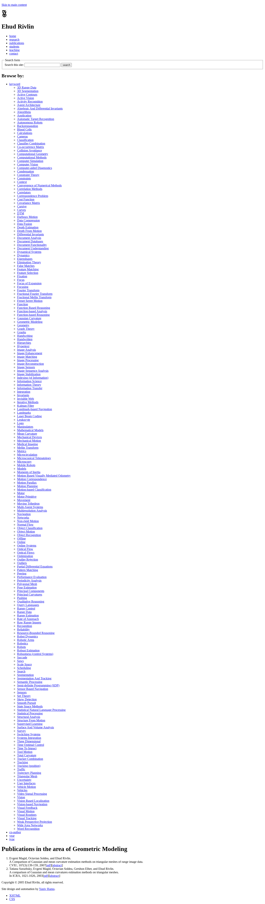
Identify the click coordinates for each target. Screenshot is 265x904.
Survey (21, 730)
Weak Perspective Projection (34, 821)
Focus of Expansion (29, 283)
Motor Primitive (26, 496)
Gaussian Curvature (29, 318)
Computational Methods (32, 157)
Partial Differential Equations (35, 566)
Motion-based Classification (34, 489)
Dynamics (23, 255)
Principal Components (30, 591)
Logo (20, 423)
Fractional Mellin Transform (34, 297)
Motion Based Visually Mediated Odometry (44, 475)
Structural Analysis (28, 716)
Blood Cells (24, 129)
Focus (20, 279)
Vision (21, 797)
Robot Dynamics (27, 636)
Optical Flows (25, 552)
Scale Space (24, 664)
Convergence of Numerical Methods (39, 185)
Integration (23, 391)
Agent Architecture (28, 105)
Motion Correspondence (32, 479)
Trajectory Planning (29, 772)
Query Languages (28, 605)
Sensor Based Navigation (32, 689)
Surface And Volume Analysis (35, 727)
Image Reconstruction (30, 363)
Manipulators (25, 426)
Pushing (22, 598)
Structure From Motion (31, 720)
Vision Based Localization (33, 800)
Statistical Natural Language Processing (41, 710)
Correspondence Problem (32, 196)
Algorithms (24, 112)
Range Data (24, 612)
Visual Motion (26, 811)
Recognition (24, 626)
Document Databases (30, 241)
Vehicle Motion (26, 786)
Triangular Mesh (27, 776)
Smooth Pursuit (26, 703)
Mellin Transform (27, 447)
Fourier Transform (28, 290)
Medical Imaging (27, 444)
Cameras (22, 136)
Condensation (25, 171)
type (12, 839)
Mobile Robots (26, 465)
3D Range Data (26, 87)
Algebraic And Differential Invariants (40, 108)
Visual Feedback (27, 807)
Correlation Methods (29, 189)
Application (24, 115)
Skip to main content (14, 4)
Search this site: (14, 64)
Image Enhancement (29, 353)
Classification (25, 140)
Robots (21, 647)
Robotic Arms (25, 640)
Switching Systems (28, 734)
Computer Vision (27, 164)
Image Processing (28, 360)
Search (21, 671)
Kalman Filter (25, 405)
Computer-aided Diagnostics (34, 168)
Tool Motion (24, 751)
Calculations (24, 133)
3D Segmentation (27, 91)
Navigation (24, 514)
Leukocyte (23, 419)
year (12, 835)
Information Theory (29, 384)
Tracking (22, 762)
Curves (21, 210)
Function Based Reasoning (33, 307)
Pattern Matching (27, 570)
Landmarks (24, 412)
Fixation (22, 276)
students (14, 46)
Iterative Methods (27, 402)
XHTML (15, 895)
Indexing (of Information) (32, 377)
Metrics (21, 451)
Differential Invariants (30, 234)
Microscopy (24, 461)
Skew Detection (27, 699)
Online (21, 542)
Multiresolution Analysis (32, 510)
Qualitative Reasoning (30, 601)
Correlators (24, 192)
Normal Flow (25, 524)
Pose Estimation (27, 587)
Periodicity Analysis (29, 580)
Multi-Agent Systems (30, 507)
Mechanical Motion (29, 440)
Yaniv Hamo (47, 889)
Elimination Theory (29, 262)
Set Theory (24, 696)
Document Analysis (29, 237)
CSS (12, 899)
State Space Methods (30, 706)
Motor (21, 493)
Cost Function (25, 199)
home (12, 36)
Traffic (21, 769)
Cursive (22, 206)
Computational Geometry (32, 154)
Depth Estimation (27, 227)
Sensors (22, 692)
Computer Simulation (30, 161)
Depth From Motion (29, 231)
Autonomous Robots (29, 122)
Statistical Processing (30, 713)
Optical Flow (25, 549)
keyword (14, 84)
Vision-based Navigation (32, 804)
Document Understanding (33, 248)
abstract (57, 865)
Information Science (29, 381)
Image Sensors (26, 367)
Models (21, 468)
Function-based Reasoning (33, 314)
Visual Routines (26, 814)
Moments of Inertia (28, 472)
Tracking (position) (28, 765)
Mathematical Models (30, 430)
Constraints (24, 178)
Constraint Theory (28, 175)
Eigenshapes (24, 258)
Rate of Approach (28, 619)
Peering (21, 573)
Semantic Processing (29, 682)
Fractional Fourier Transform (34, 293)
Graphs (21, 332)
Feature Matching (28, 269)
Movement (23, 500)
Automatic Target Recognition (35, 119)
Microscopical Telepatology (34, 458)
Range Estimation (28, 615)
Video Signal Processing (32, 793)
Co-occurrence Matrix (30, 147)
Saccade (22, 657)
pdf (49, 865)
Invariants (23, 395)
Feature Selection (27, 272)
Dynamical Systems (29, 251)
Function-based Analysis (32, 311)
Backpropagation (27, 126)
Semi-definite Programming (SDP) (38, 685)
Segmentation (25, 675)
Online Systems (26, 545)
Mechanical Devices (29, 437)
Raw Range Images (29, 622)
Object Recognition (29, 535)
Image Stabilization (29, 374)
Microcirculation (27, 454)
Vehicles (22, 790)
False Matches (26, 265)
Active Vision (25, 98)
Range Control (26, 608)
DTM (20, 213)
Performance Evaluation (32, 577)
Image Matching (27, 356)
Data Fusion (24, 224)
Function (22, 304)
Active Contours (27, 94)
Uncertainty (24, 779)
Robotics (22, 643)
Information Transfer (29, 388)
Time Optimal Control (30, 744)
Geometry (23, 325)
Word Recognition (28, 828)
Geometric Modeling (29, 321)
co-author (15, 832)
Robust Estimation (28, 650)
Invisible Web (25, 398)
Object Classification (29, 528)
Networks (23, 517)
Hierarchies (24, 342)
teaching (14, 50)
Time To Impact (26, 748)
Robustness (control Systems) (35, 654)
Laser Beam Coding (29, 416)
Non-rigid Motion (28, 521)
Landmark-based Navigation (34, 409)
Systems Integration (29, 737)
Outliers (22, 563)
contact (13, 53)
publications (16, 43)
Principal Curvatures (29, 594)
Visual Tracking (26, 818)
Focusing (22, 286)
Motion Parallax (27, 482)
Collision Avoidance (29, 150)
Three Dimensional (29, 741)
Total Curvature (26, 755)
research (14, 39)
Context (22, 182)
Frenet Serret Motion (29, 300)
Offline (21, 538)
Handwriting (25, 335)
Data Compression (28, 220)
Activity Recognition (30, 101)
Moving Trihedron (28, 503)
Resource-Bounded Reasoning (36, 633)
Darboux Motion (27, 217)
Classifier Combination (31, 143)
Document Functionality (32, 244)
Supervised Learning (29, 723)
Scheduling (24, 668)
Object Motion (26, 531)
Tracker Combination (30, 758)
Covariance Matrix (28, 203)
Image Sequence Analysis (32, 370)
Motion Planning (27, 486)
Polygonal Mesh (27, 584)
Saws (20, 661)
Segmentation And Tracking (34, 678)
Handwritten (24, 339)
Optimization (25, 556)
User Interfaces (26, 783)
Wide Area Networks (30, 825)
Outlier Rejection (27, 559)
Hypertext (23, 346)
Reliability (23, 629)
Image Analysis (26, 349)
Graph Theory (26, 328)
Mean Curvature (27, 433)
